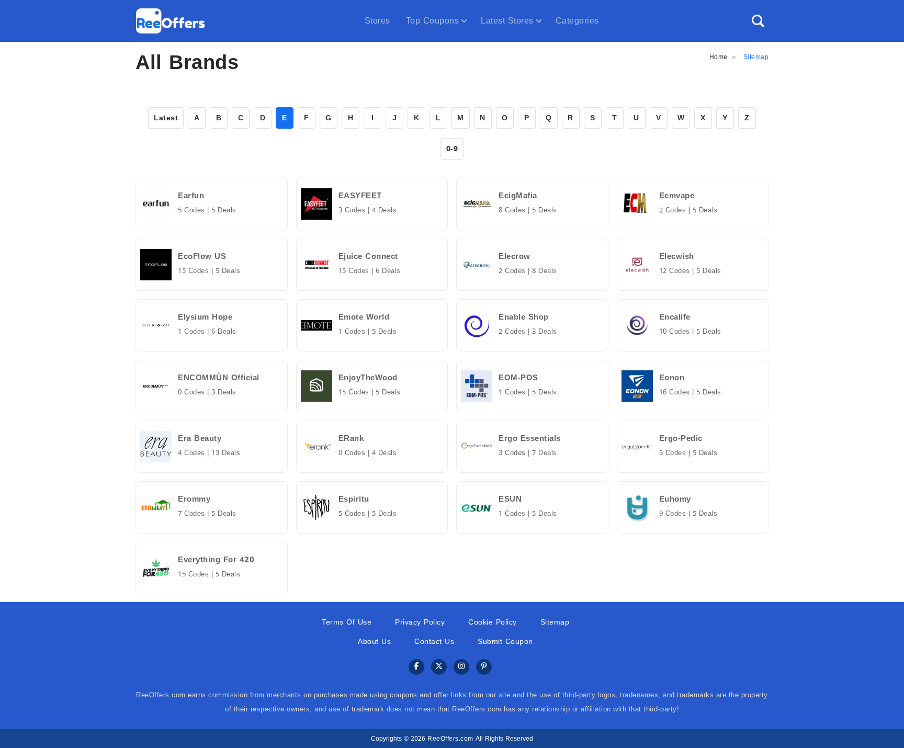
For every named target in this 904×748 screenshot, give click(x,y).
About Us (374, 641)
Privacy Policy (420, 622)
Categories (577, 21)
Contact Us (434, 641)
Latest (166, 118)
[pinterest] (484, 667)
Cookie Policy (492, 622)
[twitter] (439, 667)
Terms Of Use (346, 622)
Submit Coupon (505, 641)
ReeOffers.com (450, 738)
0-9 (452, 149)
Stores (377, 21)
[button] (758, 21)
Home (718, 57)
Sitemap (555, 622)
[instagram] (461, 667)
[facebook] (416, 667)
